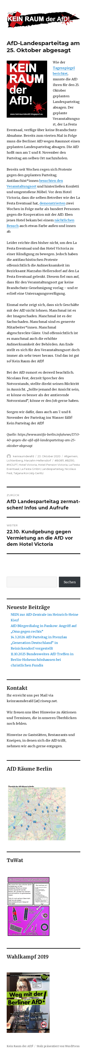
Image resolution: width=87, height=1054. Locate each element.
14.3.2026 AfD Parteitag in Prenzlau (39, 637)
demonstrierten (52, 203)
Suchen (70, 582)
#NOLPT (12, 464)
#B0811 (59, 460)
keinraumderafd (23, 456)
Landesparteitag (53, 469)
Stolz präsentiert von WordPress (58, 1046)
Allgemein (70, 456)
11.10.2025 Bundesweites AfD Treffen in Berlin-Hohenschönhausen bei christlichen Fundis (42, 659)
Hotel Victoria (28, 464)
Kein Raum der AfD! (20, 1046)
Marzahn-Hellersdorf (37, 460)
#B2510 (69, 460)
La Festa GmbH (30, 469)
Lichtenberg (15, 460)
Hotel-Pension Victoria (53, 464)
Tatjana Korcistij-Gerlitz (29, 473)
